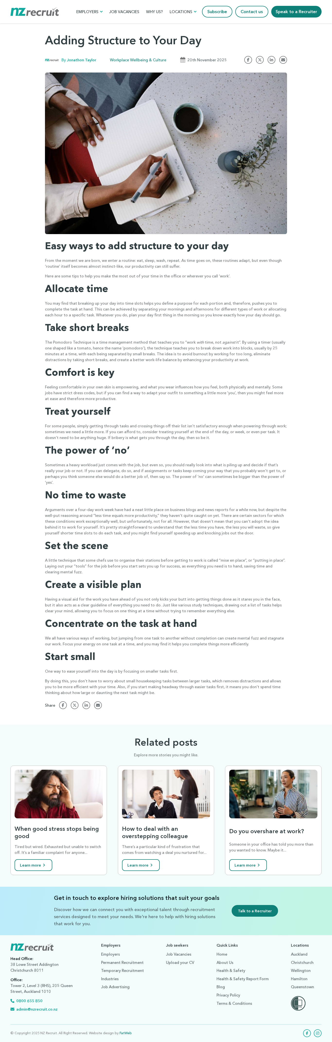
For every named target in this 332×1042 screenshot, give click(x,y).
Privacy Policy (228, 995)
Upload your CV (180, 962)
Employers (87, 11)
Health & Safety (231, 970)
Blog (221, 986)
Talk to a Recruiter (255, 910)
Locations (181, 11)
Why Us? (154, 11)
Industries (110, 978)
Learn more (30, 865)
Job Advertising (115, 986)
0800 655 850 (29, 1000)
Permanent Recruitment (122, 962)
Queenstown (302, 986)
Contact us (252, 11)
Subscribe (217, 11)
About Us (225, 962)
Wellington (301, 970)
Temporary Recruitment (122, 970)
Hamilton (299, 978)
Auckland (299, 954)
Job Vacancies (124, 11)
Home (222, 954)
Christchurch (302, 962)
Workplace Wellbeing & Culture (138, 59)
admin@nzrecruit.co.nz (37, 1009)
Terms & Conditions (234, 1003)
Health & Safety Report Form (243, 978)
